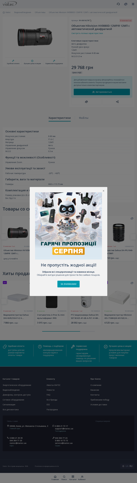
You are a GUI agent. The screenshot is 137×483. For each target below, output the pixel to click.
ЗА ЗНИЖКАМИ (68, 284)
